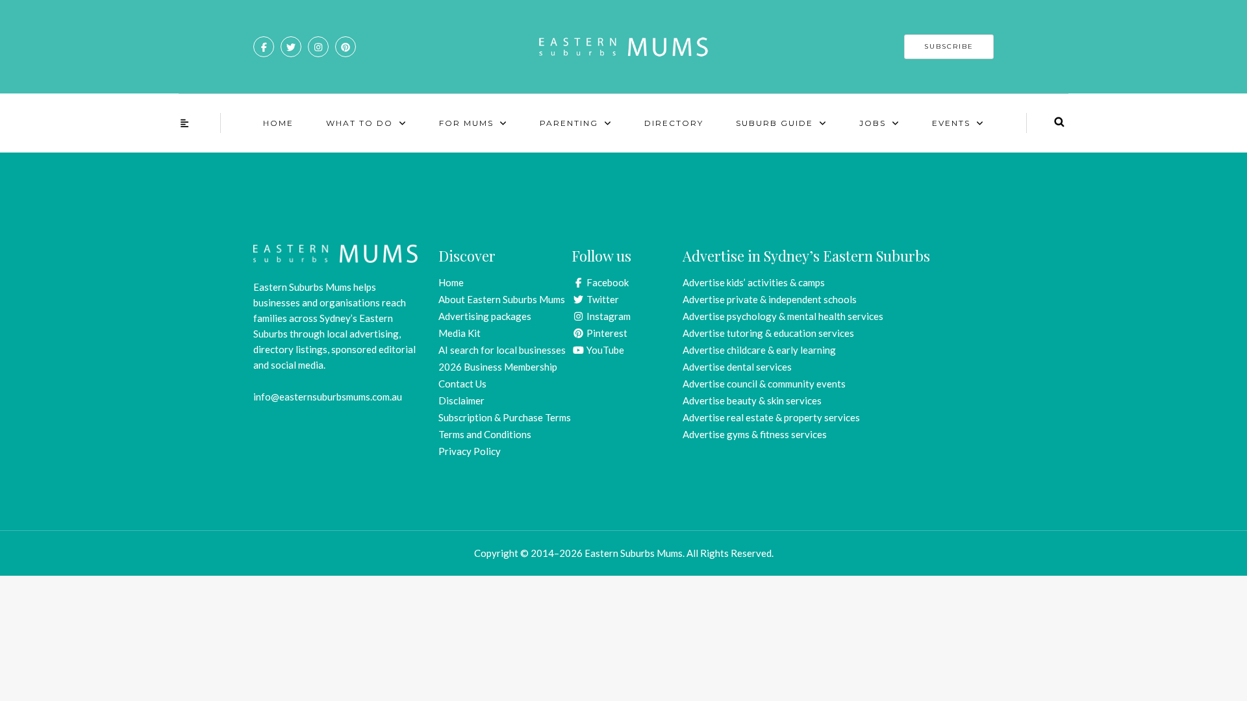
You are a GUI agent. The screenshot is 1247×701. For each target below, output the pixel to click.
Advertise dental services (737, 367)
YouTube (604, 350)
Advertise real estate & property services (771, 417)
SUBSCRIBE (949, 46)
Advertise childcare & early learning (759, 350)
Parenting (569, 123)
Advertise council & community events (764, 383)
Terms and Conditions (484, 434)
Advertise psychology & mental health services (783, 316)
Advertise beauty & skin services (752, 400)
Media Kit (459, 333)
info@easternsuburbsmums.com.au (327, 396)
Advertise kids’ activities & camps (754, 282)
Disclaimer (461, 400)
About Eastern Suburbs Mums (501, 299)
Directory (673, 123)
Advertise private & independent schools (770, 299)
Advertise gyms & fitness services (755, 434)
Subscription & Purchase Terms (504, 417)
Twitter (602, 299)
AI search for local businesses (502, 350)
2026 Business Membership (497, 367)
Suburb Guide (774, 123)
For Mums (466, 123)
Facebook (607, 282)
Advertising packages (484, 316)
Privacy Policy (469, 451)
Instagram (608, 316)
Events (951, 123)
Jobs (872, 123)
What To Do (359, 123)
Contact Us (462, 383)
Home (278, 123)
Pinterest (606, 333)
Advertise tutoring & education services (768, 333)
